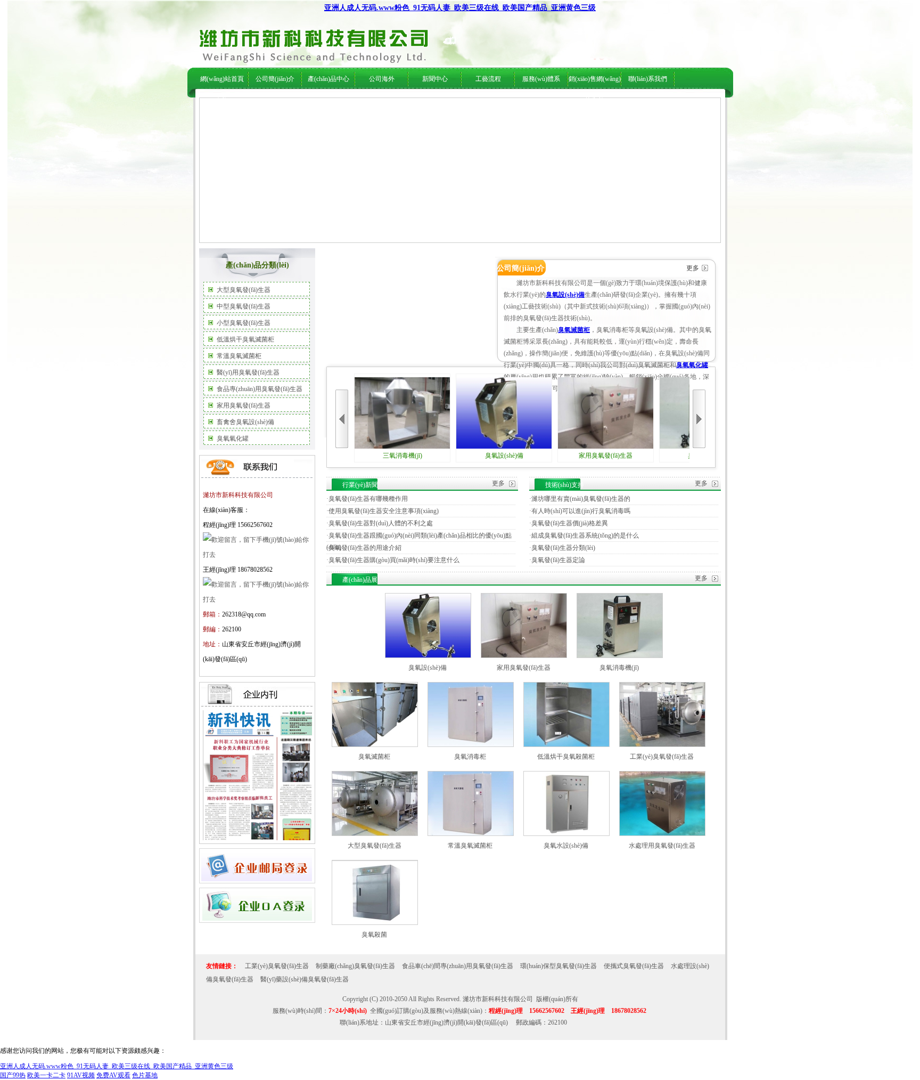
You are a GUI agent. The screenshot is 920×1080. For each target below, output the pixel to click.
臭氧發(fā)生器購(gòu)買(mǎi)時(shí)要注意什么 (393, 560)
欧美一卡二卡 (46, 1075)
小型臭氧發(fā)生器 (243, 323)
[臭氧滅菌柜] (375, 745)
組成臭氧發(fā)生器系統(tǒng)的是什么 (585, 535)
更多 (692, 268)
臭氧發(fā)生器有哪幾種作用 (368, 498)
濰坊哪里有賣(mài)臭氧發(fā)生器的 (580, 498)
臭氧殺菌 (374, 934)
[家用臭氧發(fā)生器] (524, 656)
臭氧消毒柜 (470, 756)
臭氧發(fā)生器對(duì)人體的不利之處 (380, 523)
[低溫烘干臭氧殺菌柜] (566, 745)
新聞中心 (435, 79)
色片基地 (145, 1075)
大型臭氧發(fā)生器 (243, 290)
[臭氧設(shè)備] (428, 656)
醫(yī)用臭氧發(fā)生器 (248, 372)
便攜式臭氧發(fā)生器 (634, 966)
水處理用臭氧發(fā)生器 (662, 845)
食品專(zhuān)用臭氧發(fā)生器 (259, 389)
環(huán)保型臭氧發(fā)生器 (558, 966)
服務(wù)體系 (541, 79)
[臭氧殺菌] (375, 923)
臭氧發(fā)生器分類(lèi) (563, 547)
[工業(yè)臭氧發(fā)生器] (662, 745)
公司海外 (304, 101)
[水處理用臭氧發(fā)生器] (662, 834)
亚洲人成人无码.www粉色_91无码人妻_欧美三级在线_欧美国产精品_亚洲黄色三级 (460, 8)
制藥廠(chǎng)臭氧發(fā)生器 (355, 966)
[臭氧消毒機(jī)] (620, 656)
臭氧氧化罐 (233, 438)
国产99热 (13, 1075)
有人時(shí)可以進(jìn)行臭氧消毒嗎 (580, 511)
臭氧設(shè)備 (565, 294)
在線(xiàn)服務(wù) (623, 101)
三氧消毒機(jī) (402, 455)
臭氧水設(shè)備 (566, 845)
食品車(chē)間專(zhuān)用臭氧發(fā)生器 (457, 966)
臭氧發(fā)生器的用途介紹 (364, 547)
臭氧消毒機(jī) (619, 667)
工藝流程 (488, 79)
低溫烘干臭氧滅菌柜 (245, 339)
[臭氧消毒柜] (471, 745)
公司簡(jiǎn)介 (275, 79)
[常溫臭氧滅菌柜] (471, 834)
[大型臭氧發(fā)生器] (375, 834)
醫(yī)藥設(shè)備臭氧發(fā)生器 (304, 979)
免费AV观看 (113, 1075)
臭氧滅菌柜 (574, 330)
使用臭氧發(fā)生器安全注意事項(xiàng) (383, 511)
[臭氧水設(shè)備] (566, 834)
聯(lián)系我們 (647, 79)
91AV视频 (81, 1075)
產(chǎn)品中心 (328, 79)
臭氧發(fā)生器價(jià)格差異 (569, 523)
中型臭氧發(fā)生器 (243, 306)
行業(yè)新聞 (428, 101)
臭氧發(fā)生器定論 (558, 560)
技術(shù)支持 (467, 101)
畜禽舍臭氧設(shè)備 (245, 422)
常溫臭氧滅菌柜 (239, 356)
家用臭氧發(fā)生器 (243, 405)
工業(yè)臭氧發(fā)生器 (662, 756)
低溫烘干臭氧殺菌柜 (566, 756)
